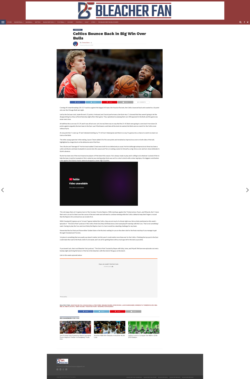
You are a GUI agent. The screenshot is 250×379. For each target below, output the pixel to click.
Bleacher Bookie (175, 377)
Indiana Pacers (107, 305)
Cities (93, 22)
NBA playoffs (70, 306)
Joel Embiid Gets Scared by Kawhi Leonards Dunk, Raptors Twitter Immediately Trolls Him (75, 337)
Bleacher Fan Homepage (134, 377)
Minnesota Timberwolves (144, 305)
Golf (86, 22)
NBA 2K (62, 306)
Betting (38, 22)
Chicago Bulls (88, 305)
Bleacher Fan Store (150, 377)
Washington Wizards (105, 306)
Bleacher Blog (163, 377)
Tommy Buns (86, 42)
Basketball (18, 22)
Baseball (29, 22)
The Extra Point (91, 306)
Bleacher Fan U (48, 22)
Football (60, 22)
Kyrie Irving (117, 305)
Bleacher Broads (187, 377)
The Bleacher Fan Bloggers (108, 22)
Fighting (79, 22)
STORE (9, 22)
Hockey (70, 22)
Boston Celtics (76, 305)
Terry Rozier (80, 306)
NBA (155, 305)
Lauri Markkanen (128, 305)
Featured (97, 305)
